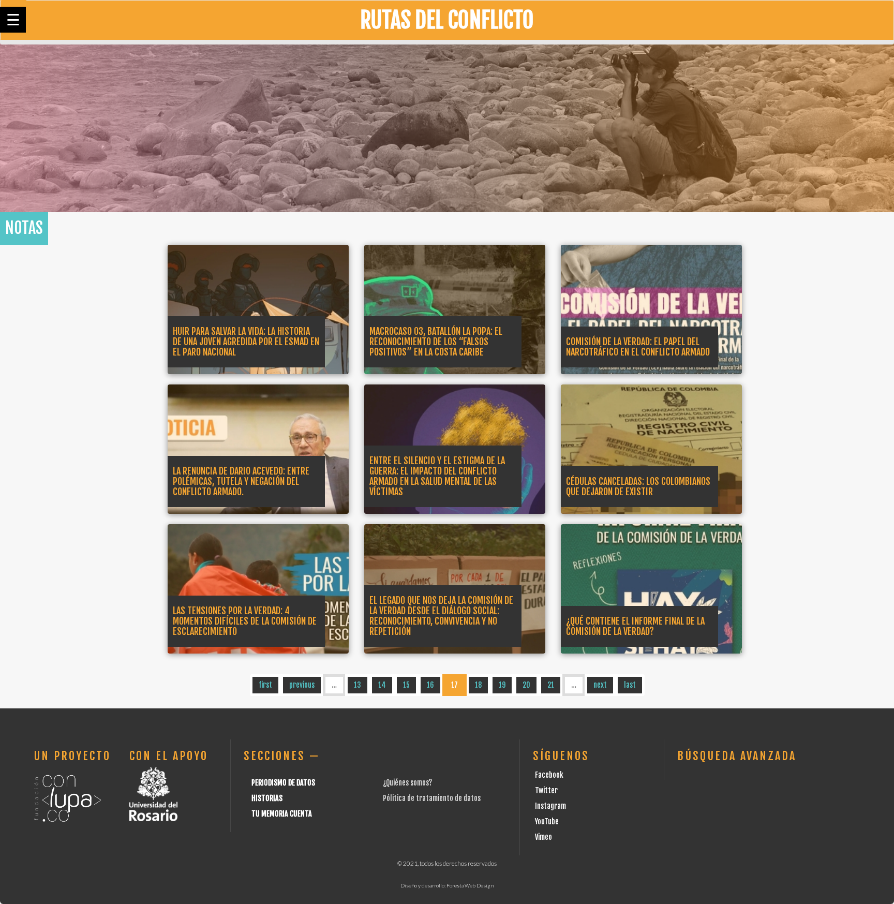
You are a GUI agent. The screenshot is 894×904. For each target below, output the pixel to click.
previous (302, 684)
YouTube (547, 821)
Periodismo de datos (283, 782)
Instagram (550, 806)
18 (478, 684)
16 (430, 684)
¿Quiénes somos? (407, 782)
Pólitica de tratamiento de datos (432, 798)
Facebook (549, 774)
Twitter (546, 790)
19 (502, 684)
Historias (266, 798)
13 (357, 684)
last (630, 684)
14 (382, 684)
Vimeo (543, 837)
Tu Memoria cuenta (281, 813)
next (600, 684)
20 (526, 684)
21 (550, 684)
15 (406, 684)
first (265, 684)
